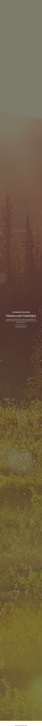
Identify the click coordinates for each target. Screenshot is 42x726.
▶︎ (41, 360)
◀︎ (1, 360)
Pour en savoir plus (21, 326)
